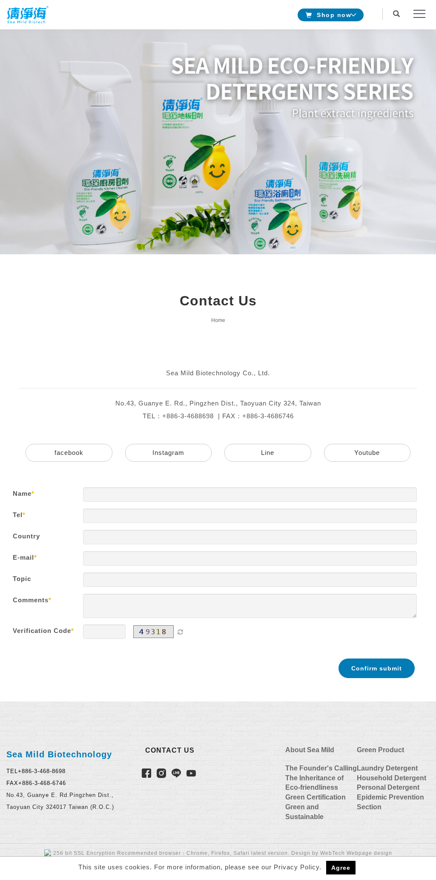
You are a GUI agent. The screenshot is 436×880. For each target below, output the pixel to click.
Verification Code (42, 630)
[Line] (177, 774)
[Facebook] (147, 774)
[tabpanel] (218, 141)
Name (22, 493)
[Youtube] (192, 774)
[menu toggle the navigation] (417, 14)
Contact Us (170, 750)
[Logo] (27, 14)
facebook (68, 452)
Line (267, 452)
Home (218, 320)
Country (26, 536)
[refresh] (180, 631)
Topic (22, 578)
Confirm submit (376, 668)
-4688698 (199, 416)
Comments (31, 600)
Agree (340, 867)
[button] (398, 10)
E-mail (23, 557)
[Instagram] (162, 774)
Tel (18, 514)
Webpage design (369, 853)
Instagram (168, 452)
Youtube (367, 452)
